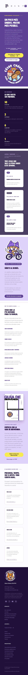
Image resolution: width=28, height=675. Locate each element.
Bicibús (6, 619)
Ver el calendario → (11, 502)
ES (25, 6)
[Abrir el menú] (11, 6)
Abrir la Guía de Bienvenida (14, 454)
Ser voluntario (8, 610)
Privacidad (7, 658)
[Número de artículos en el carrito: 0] (18, 6)
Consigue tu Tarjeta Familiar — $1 (14, 55)
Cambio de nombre (9, 651)
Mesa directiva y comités (10, 647)
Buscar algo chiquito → (12, 521)
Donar (6, 631)
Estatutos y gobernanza (10, 649)
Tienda (6, 639)
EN (23, 6)
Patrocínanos (8, 637)
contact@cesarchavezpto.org (11, 590)
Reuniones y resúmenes (10, 616)
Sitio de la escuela (9, 657)
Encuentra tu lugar (12, 60)
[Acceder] (14, 6)
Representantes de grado (10, 614)
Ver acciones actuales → (12, 539)
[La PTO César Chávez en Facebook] (6, 601)
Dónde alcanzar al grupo (13, 296)
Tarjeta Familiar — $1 (9, 628)
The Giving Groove (9, 653)
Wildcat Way (7, 633)
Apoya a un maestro (9, 635)
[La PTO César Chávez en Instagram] (9, 601)
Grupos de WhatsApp (9, 617)
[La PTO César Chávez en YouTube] (12, 601)
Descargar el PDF (12, 459)
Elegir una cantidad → (12, 559)
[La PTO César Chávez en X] (15, 601)
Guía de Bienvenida (9, 655)
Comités (6, 612)
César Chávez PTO (6, 6)
